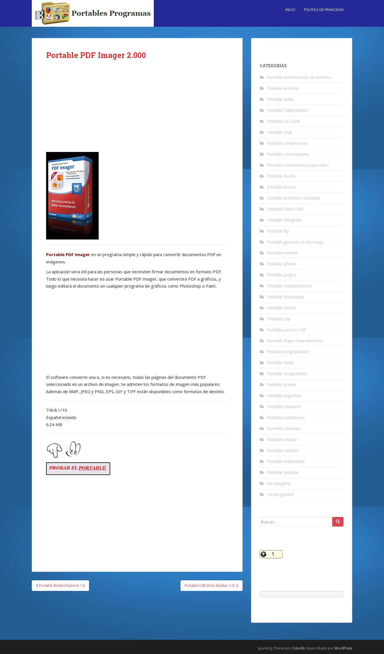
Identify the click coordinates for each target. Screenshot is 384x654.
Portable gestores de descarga (295, 242)
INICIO (290, 9)
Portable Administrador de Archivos (299, 77)
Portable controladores (288, 154)
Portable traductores (286, 417)
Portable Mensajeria (285, 296)
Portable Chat (279, 132)
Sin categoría (279, 483)
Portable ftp (278, 231)
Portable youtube (283, 472)
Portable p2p (278, 318)
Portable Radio (280, 362)
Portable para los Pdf (286, 329)
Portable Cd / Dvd (283, 121)
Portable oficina (281, 307)
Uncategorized (280, 494)
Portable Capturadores (287, 110)
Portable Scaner (281, 384)
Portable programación (288, 351)
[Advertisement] (137, 110)
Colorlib (298, 648)
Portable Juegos (281, 274)
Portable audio (280, 99)
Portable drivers (281, 187)
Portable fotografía (284, 220)
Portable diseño (281, 176)
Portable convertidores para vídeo (298, 165)
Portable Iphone (281, 263)
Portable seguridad (284, 395)
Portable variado (282, 439)
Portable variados (283, 450)
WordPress (343, 648)
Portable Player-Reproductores (295, 340)
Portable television (284, 406)
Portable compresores (287, 143)
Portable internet (282, 253)
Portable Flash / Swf (285, 209)
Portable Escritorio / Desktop (293, 198)
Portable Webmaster (286, 461)
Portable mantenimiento (289, 285)
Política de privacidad (324, 9)
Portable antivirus (283, 88)
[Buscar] (338, 522)
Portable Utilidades (284, 428)
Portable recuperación (287, 373)
